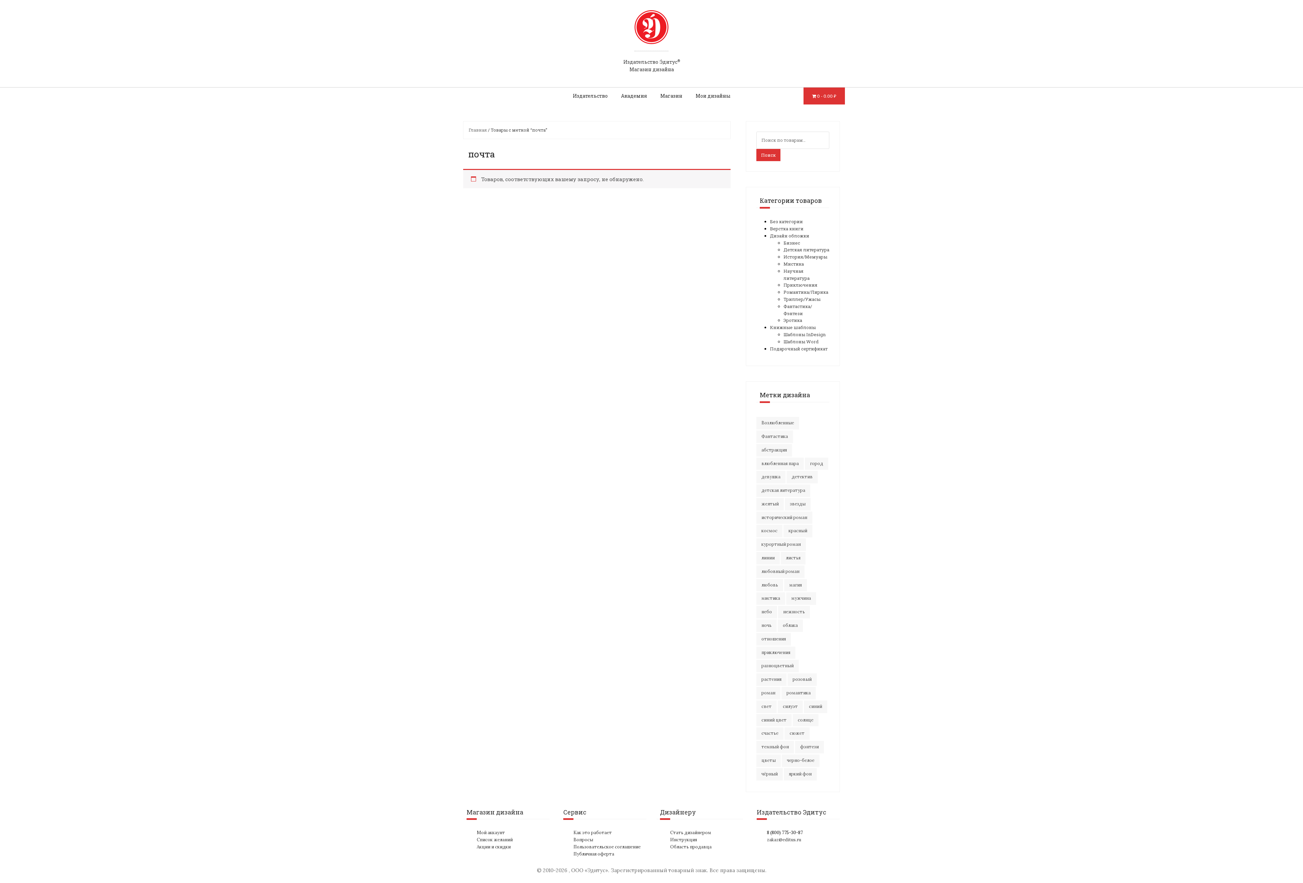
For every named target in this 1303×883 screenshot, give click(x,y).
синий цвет (774, 720)
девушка (770, 477)
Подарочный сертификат (799, 349)
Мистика (793, 264)
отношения (773, 639)
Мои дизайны (713, 96)
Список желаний (495, 840)
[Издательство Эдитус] (651, 34)
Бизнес (791, 243)
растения (771, 679)
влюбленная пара (780, 463)
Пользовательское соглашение (607, 847)
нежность (794, 612)
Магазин (671, 96)
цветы (768, 760)
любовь (769, 585)
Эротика (792, 320)
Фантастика (774, 436)
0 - (826, 96)
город (816, 463)
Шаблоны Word (800, 342)
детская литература (783, 490)
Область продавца (691, 847)
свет (766, 706)
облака (790, 625)
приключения (775, 652)
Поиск (768, 155)
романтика (799, 693)
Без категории (786, 221)
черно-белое (800, 760)
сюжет (797, 733)
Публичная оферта (593, 854)
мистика (770, 598)
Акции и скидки (494, 847)
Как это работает (592, 833)
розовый (802, 679)
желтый (770, 504)
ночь (766, 625)
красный (798, 531)
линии (768, 558)
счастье (769, 733)
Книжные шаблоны (793, 327)
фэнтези (809, 747)
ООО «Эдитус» (589, 870)
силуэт (790, 706)
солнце (805, 720)
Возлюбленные (777, 423)
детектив (802, 477)
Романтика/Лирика (805, 292)
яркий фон (800, 774)
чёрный (769, 774)
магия (795, 585)
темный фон (775, 747)
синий (815, 706)
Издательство (590, 96)
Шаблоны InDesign (804, 334)
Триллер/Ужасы (801, 299)
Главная (478, 130)
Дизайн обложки (789, 236)
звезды (798, 504)
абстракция (774, 450)
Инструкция (683, 840)
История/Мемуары (805, 257)
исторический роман (784, 517)
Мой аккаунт (491, 833)
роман (768, 693)
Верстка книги (787, 229)
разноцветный (777, 666)
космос (769, 531)
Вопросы (583, 840)
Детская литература (806, 250)
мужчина (801, 598)
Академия (634, 96)
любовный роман (780, 571)
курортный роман (781, 544)
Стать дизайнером (690, 833)
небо (766, 612)
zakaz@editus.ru (784, 840)
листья (793, 558)
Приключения (800, 285)
